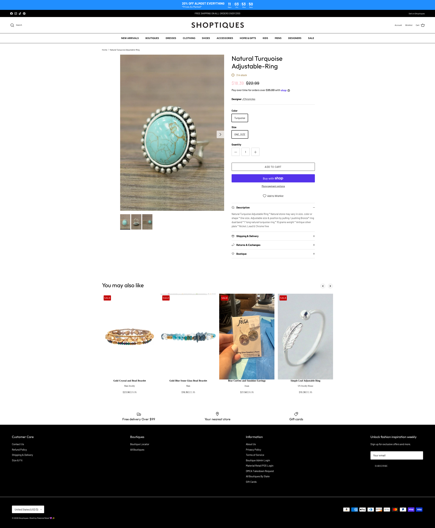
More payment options (273, 186)
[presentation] (129, 388)
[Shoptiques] (217, 25)
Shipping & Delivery (22, 454)
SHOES (206, 38)
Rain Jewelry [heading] (129, 386)
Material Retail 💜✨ (46, 518)
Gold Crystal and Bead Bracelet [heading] (129, 380)
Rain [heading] (188, 386)
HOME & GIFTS (248, 38)
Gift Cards (251, 481)
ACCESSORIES (225, 38)
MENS (278, 38)
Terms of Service (255, 454)
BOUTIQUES (152, 38)
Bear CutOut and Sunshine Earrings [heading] (247, 380)
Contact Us (18, 444)
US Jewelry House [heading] (305, 386)
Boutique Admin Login (258, 460)
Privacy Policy (253, 449)
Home (104, 49)
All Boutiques (137, 449)
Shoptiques (24, 518)
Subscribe (381, 466)
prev (323, 286)
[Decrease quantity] (236, 152)
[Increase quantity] (255, 152)
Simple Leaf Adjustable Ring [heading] (305, 380)
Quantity (236, 144)
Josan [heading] (247, 386)
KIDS (265, 38)
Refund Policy (19, 449)
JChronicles (248, 99)
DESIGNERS (294, 38)
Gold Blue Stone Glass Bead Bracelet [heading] (188, 380)
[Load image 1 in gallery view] (172, 133)
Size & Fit (17, 460)
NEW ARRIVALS (130, 38)
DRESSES (171, 38)
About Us (251, 444)
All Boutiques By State (258, 476)
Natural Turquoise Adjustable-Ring (125, 49)
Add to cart (273, 166)
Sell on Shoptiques (417, 13)
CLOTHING (189, 38)
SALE (311, 38)
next (330, 286)
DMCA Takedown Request (260, 471)
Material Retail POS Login (259, 465)
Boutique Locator (139, 444)
